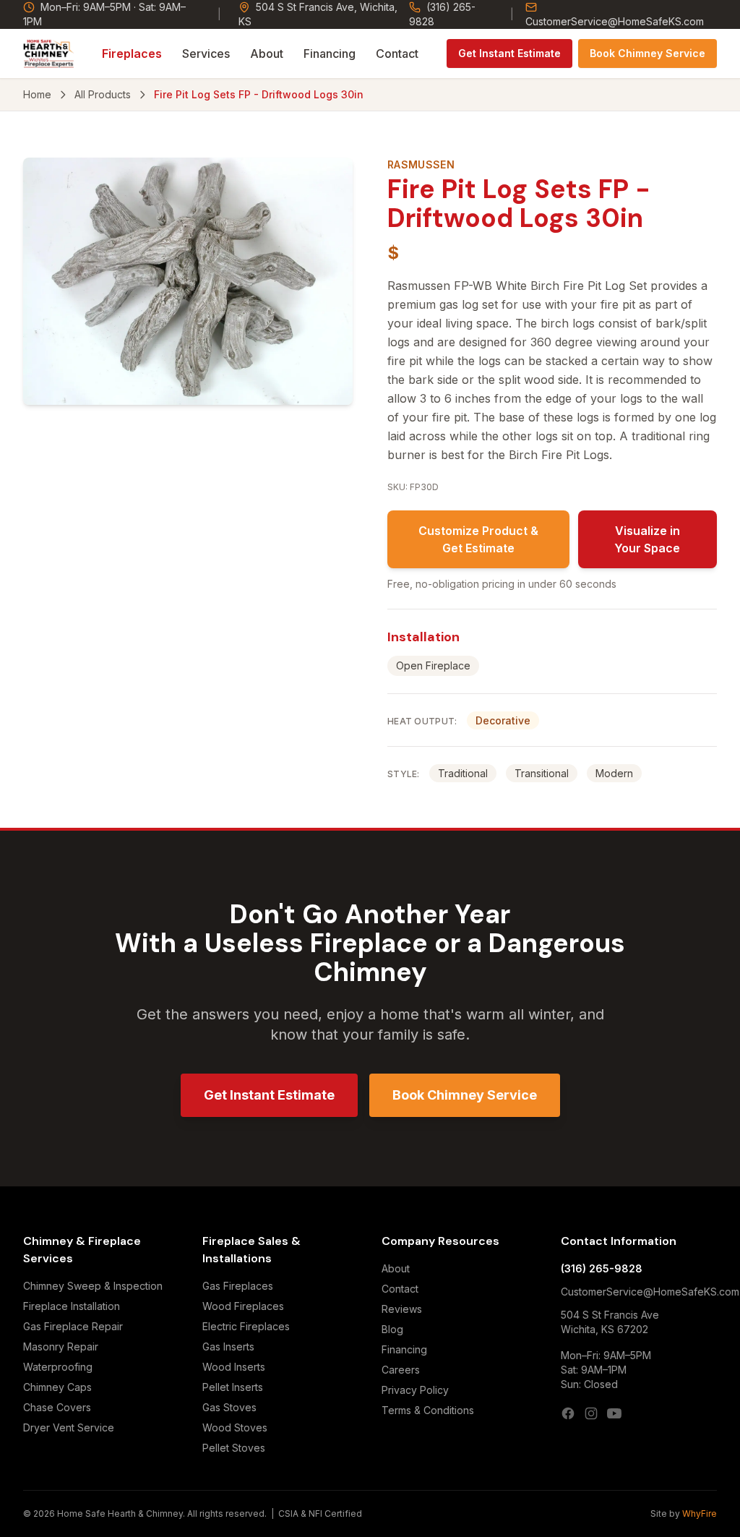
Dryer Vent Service (68, 1427)
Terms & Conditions (428, 1410)
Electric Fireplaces (246, 1326)
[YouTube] (614, 1413)
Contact (397, 53)
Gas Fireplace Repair (73, 1326)
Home (37, 94)
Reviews (402, 1309)
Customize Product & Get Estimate (478, 539)
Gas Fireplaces (237, 1286)
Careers (401, 1369)
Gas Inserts (228, 1346)
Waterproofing (57, 1367)
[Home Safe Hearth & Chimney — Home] (48, 53)
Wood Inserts (233, 1367)
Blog (392, 1329)
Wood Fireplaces (243, 1306)
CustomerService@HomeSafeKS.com (614, 21)
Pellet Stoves (233, 1448)
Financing (330, 53)
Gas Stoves (229, 1407)
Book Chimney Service (647, 53)
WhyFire (699, 1513)
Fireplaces (132, 53)
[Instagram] (591, 1413)
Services (206, 53)
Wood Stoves (234, 1427)
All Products (102, 94)
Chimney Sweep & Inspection (93, 1286)
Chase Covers (57, 1407)
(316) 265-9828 (442, 14)
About (266, 53)
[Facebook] (568, 1413)
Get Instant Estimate (509, 53)
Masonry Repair (60, 1346)
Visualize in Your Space (647, 539)
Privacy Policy (415, 1390)
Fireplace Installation (71, 1306)
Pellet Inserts (232, 1387)
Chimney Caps (57, 1387)
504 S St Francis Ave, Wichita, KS (317, 14)
